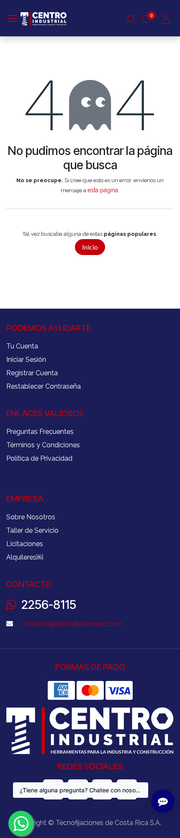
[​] (12, 18)
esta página (102, 190)
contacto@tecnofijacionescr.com (72, 624)
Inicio (90, 247)
